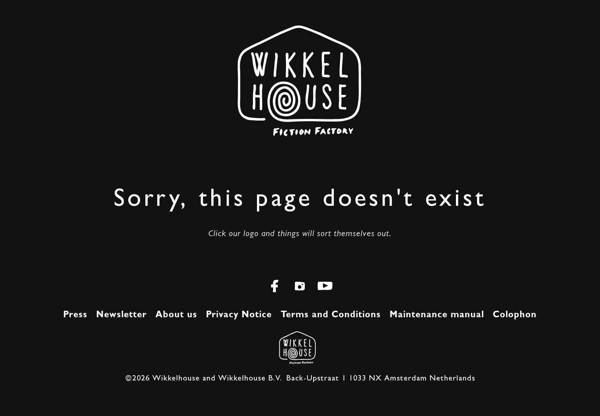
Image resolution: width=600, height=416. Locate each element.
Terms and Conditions (331, 315)
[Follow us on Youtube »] (325, 289)
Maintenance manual (437, 315)
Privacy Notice (239, 315)
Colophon (515, 315)
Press (75, 315)
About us (176, 315)
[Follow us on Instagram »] (300, 289)
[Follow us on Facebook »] (275, 289)
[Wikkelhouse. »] (300, 105)
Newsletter (121, 315)
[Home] (295, 346)
